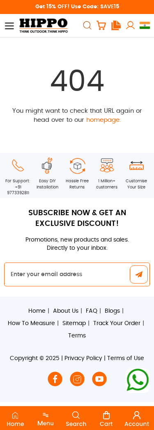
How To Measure (31, 323)
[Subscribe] (139, 275)
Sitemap (74, 323)
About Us (65, 311)
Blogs (112, 311)
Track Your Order (116, 323)
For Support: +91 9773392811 (17, 187)
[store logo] (43, 25)
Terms (77, 336)
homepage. (103, 120)
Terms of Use (125, 358)
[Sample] (116, 25)
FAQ (91, 311)
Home (37, 311)
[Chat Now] (137, 380)
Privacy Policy (83, 358)
